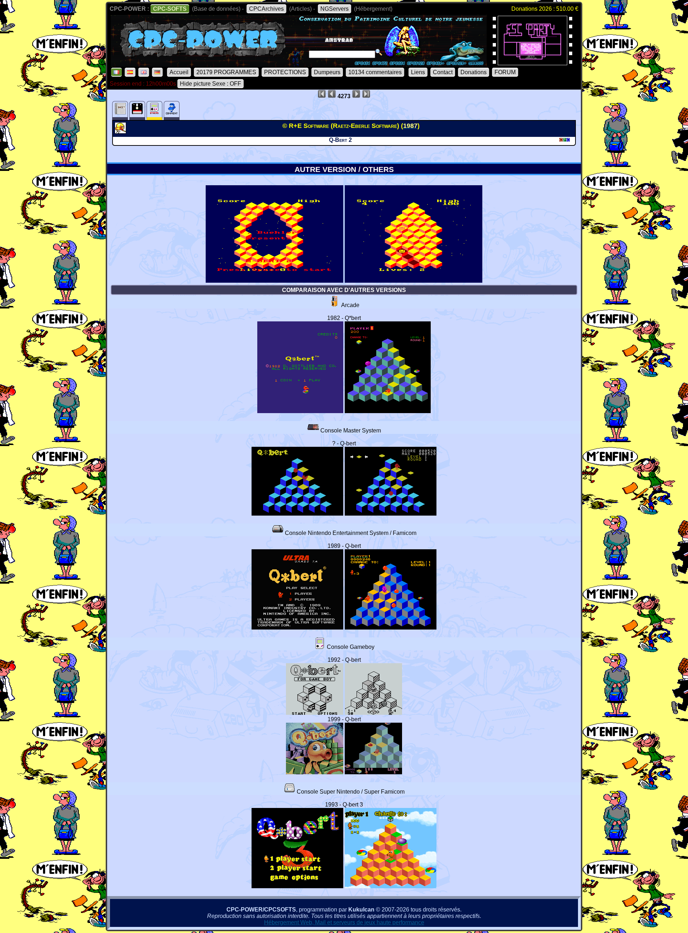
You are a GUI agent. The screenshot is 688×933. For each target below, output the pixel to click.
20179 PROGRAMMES (226, 72)
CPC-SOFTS (170, 9)
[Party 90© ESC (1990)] (532, 63)
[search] (378, 52)
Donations (473, 72)
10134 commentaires (375, 72)
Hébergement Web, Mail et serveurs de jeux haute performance (344, 922)
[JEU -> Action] (121, 131)
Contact (443, 72)
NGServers (334, 9)
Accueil (178, 72)
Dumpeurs (327, 72)
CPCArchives (266, 9)
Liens (418, 72)
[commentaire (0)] (172, 110)
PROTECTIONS (285, 72)
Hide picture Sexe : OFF (210, 84)
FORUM (505, 72)
